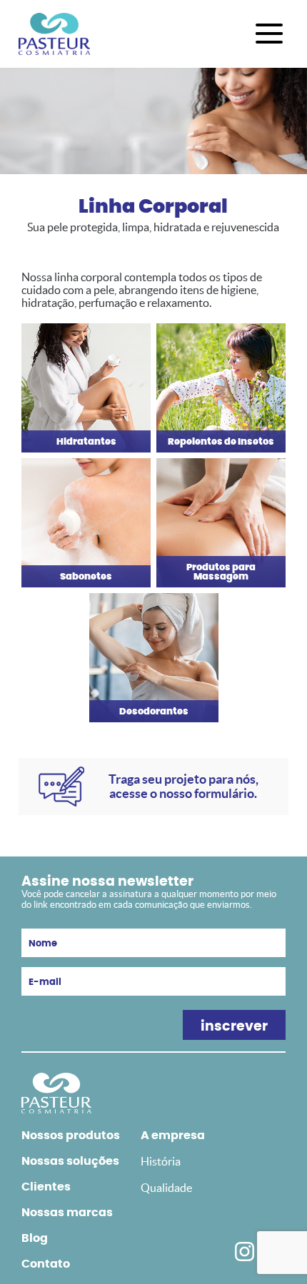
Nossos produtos (70, 1135)
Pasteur (54, 34)
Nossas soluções (70, 1161)
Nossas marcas (67, 1212)
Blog (34, 1238)
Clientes (46, 1187)
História (161, 1161)
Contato (45, 1264)
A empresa (173, 1135)
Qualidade (166, 1187)
